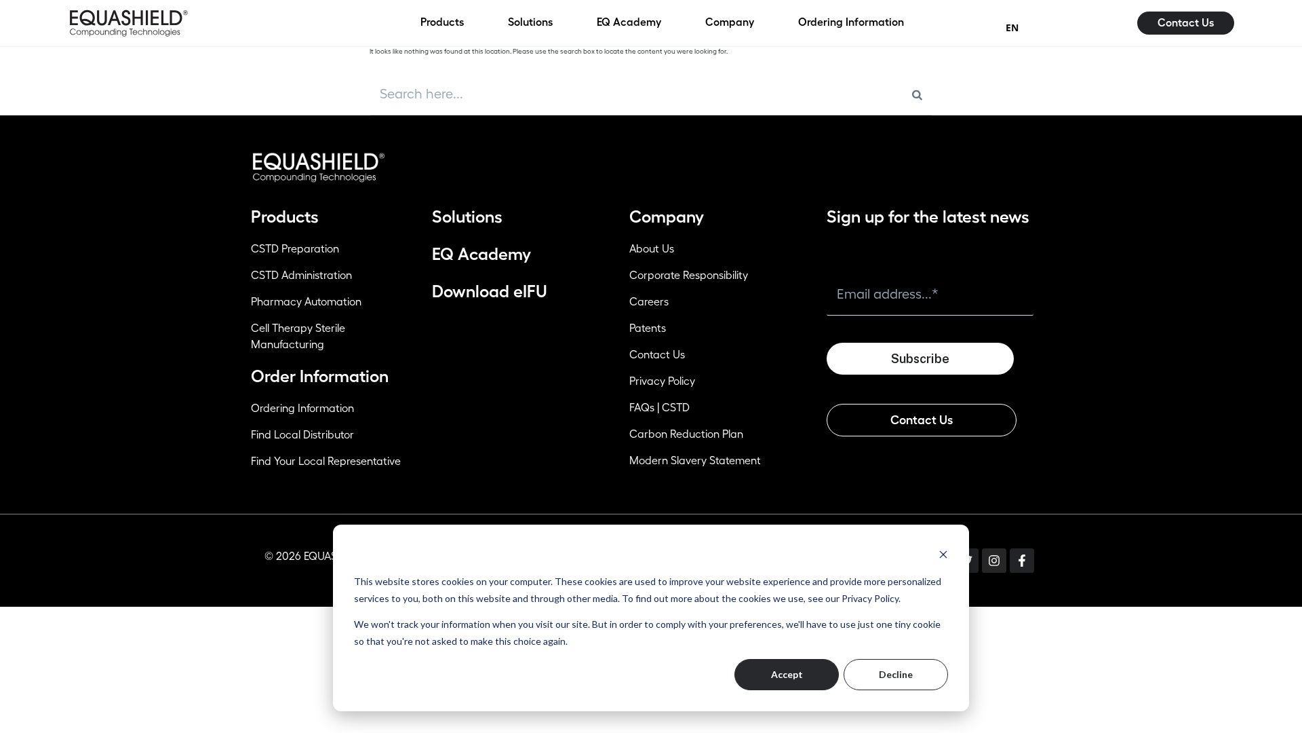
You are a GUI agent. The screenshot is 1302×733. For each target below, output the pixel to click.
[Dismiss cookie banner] (943, 554)
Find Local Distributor (302, 435)
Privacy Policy (662, 381)
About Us (651, 249)
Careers (649, 302)
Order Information (320, 376)
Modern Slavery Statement (695, 460)
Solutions (467, 216)
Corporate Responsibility (688, 275)
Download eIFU (489, 291)
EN (1012, 27)
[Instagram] (994, 560)
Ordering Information (302, 408)
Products (285, 216)
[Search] (917, 94)
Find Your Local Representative (326, 461)
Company (666, 216)
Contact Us (657, 355)
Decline (896, 674)
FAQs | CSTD (659, 407)
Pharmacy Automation (306, 302)
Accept (787, 674)
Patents (647, 328)
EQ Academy (481, 254)
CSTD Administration (301, 275)
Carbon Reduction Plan (686, 434)
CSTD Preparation (295, 249)
